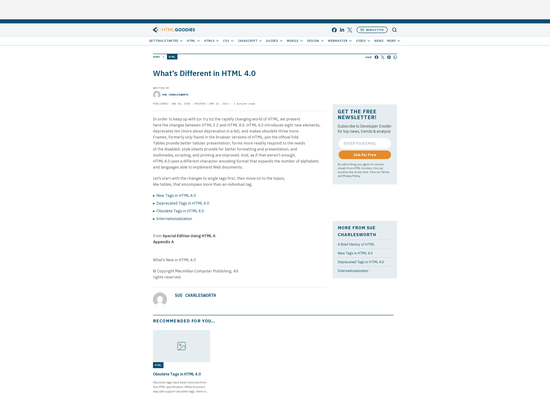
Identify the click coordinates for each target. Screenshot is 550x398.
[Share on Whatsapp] (395, 57)
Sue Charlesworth (175, 94)
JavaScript (247, 41)
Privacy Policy (351, 176)
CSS (226, 41)
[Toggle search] (394, 29)
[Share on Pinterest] (389, 57)
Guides (272, 41)
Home (156, 56)
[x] (349, 29)
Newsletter (375, 29)
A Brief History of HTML (356, 244)
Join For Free (364, 155)
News (379, 41)
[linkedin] (342, 29)
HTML (191, 41)
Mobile (293, 41)
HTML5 (209, 41)
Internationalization (174, 218)
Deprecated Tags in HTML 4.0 (182, 203)
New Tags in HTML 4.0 (176, 195)
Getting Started (164, 41)
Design (313, 41)
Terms (385, 172)
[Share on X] (383, 57)
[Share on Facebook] (376, 57)
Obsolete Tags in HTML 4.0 (180, 210)
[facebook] (334, 29)
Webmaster (337, 41)
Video (361, 41)
